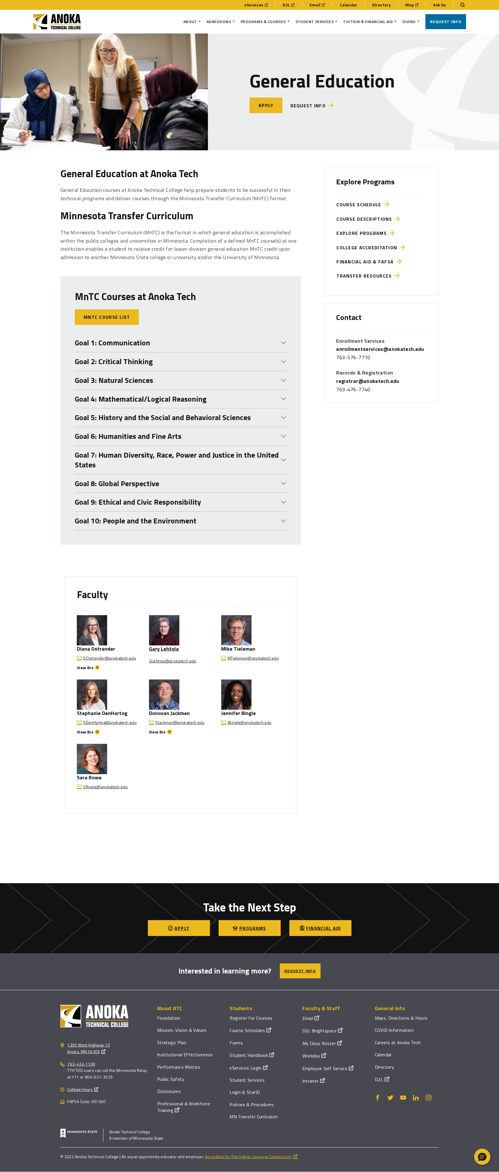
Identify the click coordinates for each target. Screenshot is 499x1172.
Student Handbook (249, 1055)
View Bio (85, 667)
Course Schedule (360, 204)
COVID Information (394, 1030)
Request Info (445, 21)
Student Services (247, 1079)
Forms (236, 1042)
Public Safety (171, 1079)
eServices (253, 5)
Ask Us (439, 5)
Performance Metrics (178, 1067)
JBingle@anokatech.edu (250, 722)
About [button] (190, 21)
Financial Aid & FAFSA (366, 261)
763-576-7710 (353, 357)
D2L (286, 5)
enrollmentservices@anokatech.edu (380, 349)
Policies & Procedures (252, 1104)
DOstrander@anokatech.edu (109, 658)
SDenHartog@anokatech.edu (110, 722)
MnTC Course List (107, 317)
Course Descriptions (365, 219)
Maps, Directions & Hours (401, 1017)
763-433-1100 (81, 1064)
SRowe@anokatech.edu (105, 787)
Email (315, 5)
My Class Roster (319, 1043)
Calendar (349, 5)
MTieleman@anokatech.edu (253, 658)
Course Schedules (247, 1030)
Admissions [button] (218, 21)
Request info (308, 105)
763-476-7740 (353, 389)
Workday (311, 1055)
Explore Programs (363, 233)
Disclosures (169, 1091)
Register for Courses (251, 1017)
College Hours (80, 1089)
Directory (381, 5)
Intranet (310, 1080)
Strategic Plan (171, 1042)
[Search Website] (459, 5)
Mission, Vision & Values (182, 1030)
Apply (265, 105)
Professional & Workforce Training (184, 1107)
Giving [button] (409, 21)
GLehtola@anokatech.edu (172, 661)
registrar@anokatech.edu (367, 381)
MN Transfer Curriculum (254, 1116)
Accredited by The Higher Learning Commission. (248, 1157)
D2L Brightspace (319, 1030)
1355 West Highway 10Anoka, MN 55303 (88, 1048)
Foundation (168, 1017)
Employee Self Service (325, 1068)
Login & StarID (245, 1092)
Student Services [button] (314, 21)
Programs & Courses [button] (263, 21)
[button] (482, 1157)
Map (409, 5)
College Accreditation (368, 247)
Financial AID (323, 928)
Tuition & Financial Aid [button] (368, 21)
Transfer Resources (365, 275)
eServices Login (245, 1067)
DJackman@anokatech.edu (179, 722)
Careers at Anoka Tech (398, 1042)
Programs (252, 928)
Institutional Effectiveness (185, 1054)
